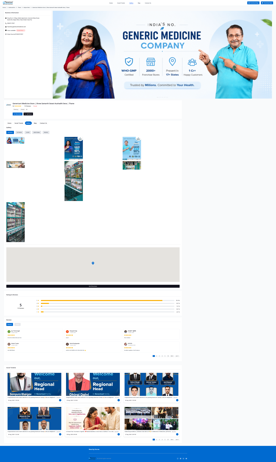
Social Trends (121, 3)
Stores (4, 7)
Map (139, 3)
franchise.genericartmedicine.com (16, 26)
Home (111, 3)
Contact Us (148, 3)
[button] (92, 263)
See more (58, 397)
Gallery (131, 3)
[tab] (9, 123)
